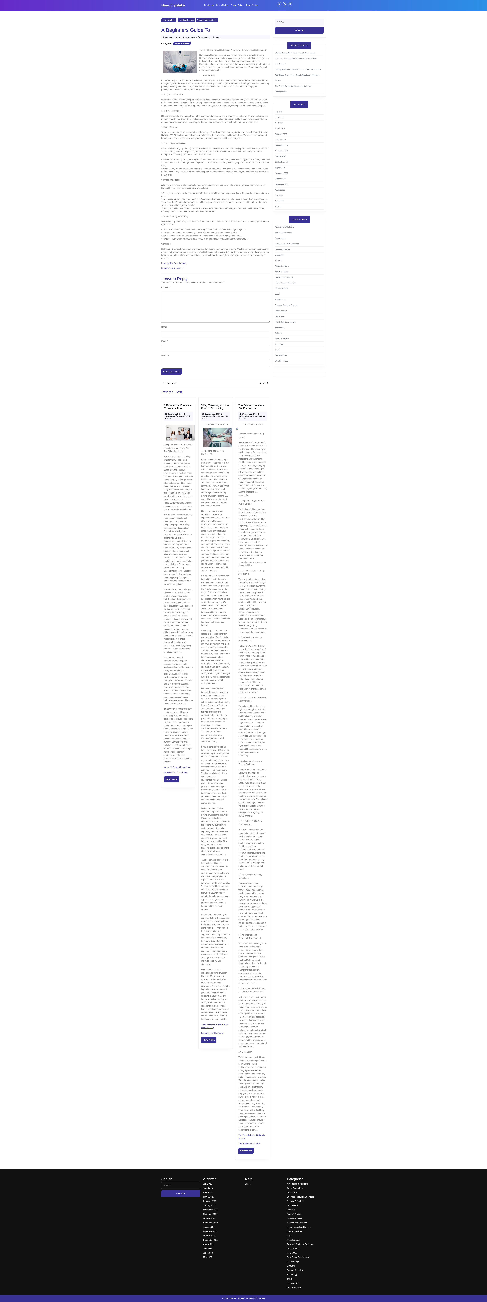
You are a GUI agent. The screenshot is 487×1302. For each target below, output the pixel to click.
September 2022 (282, 184)
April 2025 (279, 123)
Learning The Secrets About (173, 263)
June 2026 (279, 117)
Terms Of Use (252, 5)
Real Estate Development (285, 322)
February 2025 (281, 134)
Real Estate (279, 316)
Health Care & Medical (284, 277)
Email (164, 341)
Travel (277, 350)
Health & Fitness (186, 20)
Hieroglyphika (173, 5)
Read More (172, 780)
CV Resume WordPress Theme (236, 1298)
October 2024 (280, 156)
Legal (277, 294)
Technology (279, 344)
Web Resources (281, 361)
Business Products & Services (287, 244)
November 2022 (281, 173)
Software (278, 333)
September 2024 (282, 162)
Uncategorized (281, 355)
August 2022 (280, 190)
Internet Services (282, 288)
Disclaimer (209, 5)
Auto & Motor (280, 238)
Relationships (280, 327)
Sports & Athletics (282, 339)
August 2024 (280, 168)
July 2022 (279, 195)
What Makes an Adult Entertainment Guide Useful (295, 53)
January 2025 (280, 140)
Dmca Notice (222, 5)
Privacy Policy (237, 5)
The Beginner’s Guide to (249, 1144)
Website (165, 356)
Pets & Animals (281, 311)
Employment (280, 255)
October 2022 (280, 179)
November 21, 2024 (249, 414)
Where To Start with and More (177, 767)
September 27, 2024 (172, 37)
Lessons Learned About (172, 268)
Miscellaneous (280, 300)
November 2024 (281, 151)
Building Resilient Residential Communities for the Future (298, 69)
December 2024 (281, 145)
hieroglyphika (190, 37)
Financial (278, 260)
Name (164, 327)
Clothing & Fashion (282, 249)
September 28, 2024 (212, 414)
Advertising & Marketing (284, 227)
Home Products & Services (286, 283)
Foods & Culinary (282, 266)
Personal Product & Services (286, 305)
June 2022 (279, 201)
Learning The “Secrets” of (212, 1033)
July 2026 (279, 112)
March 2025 (280, 128)
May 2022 (279, 207)
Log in (248, 1184)
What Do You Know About (175, 772)
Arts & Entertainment (283, 233)
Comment (166, 288)
